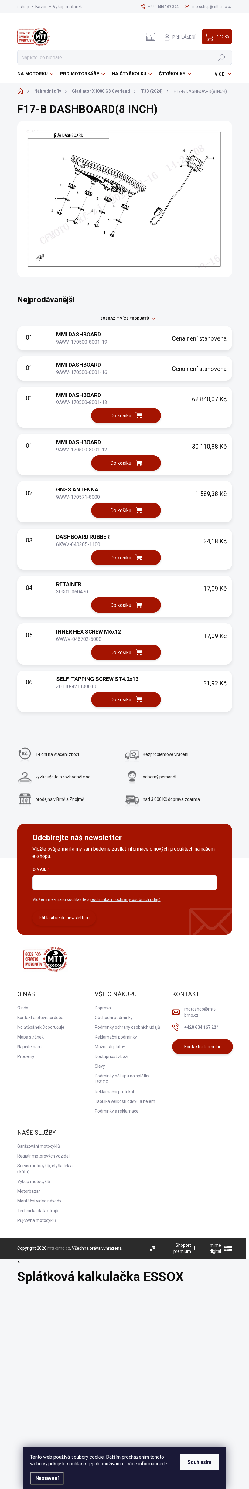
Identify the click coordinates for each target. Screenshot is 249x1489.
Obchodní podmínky (114, 1017)
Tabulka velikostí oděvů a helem (125, 1101)
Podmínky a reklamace (116, 1111)
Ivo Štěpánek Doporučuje (40, 1027)
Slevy (100, 1066)
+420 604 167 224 (201, 1027)
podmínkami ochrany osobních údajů (125, 899)
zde (163, 1464)
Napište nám (29, 1046)
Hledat (221, 57)
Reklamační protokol (114, 1091)
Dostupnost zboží (111, 1056)
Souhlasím (199, 1462)
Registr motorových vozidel (43, 1156)
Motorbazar (28, 1191)
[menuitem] (36, 74)
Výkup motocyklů (33, 1181)
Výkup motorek (67, 6)
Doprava (103, 1007)
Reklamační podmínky (116, 1037)
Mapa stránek (30, 1037)
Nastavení (47, 1478)
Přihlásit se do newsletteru (64, 917)
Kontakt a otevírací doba (40, 1017)
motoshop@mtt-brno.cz (200, 1012)
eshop (23, 6)
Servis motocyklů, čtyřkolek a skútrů (45, 1168)
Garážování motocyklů (38, 1146)
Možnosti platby (110, 1046)
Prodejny (25, 1056)
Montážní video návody (39, 1200)
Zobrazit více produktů (124, 318)
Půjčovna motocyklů (36, 1220)
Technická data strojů (37, 1210)
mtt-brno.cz (58, 1248)
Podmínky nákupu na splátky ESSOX (122, 1078)
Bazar (41, 6)
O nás (22, 1007)
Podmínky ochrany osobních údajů (127, 1027)
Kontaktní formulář (202, 1046)
